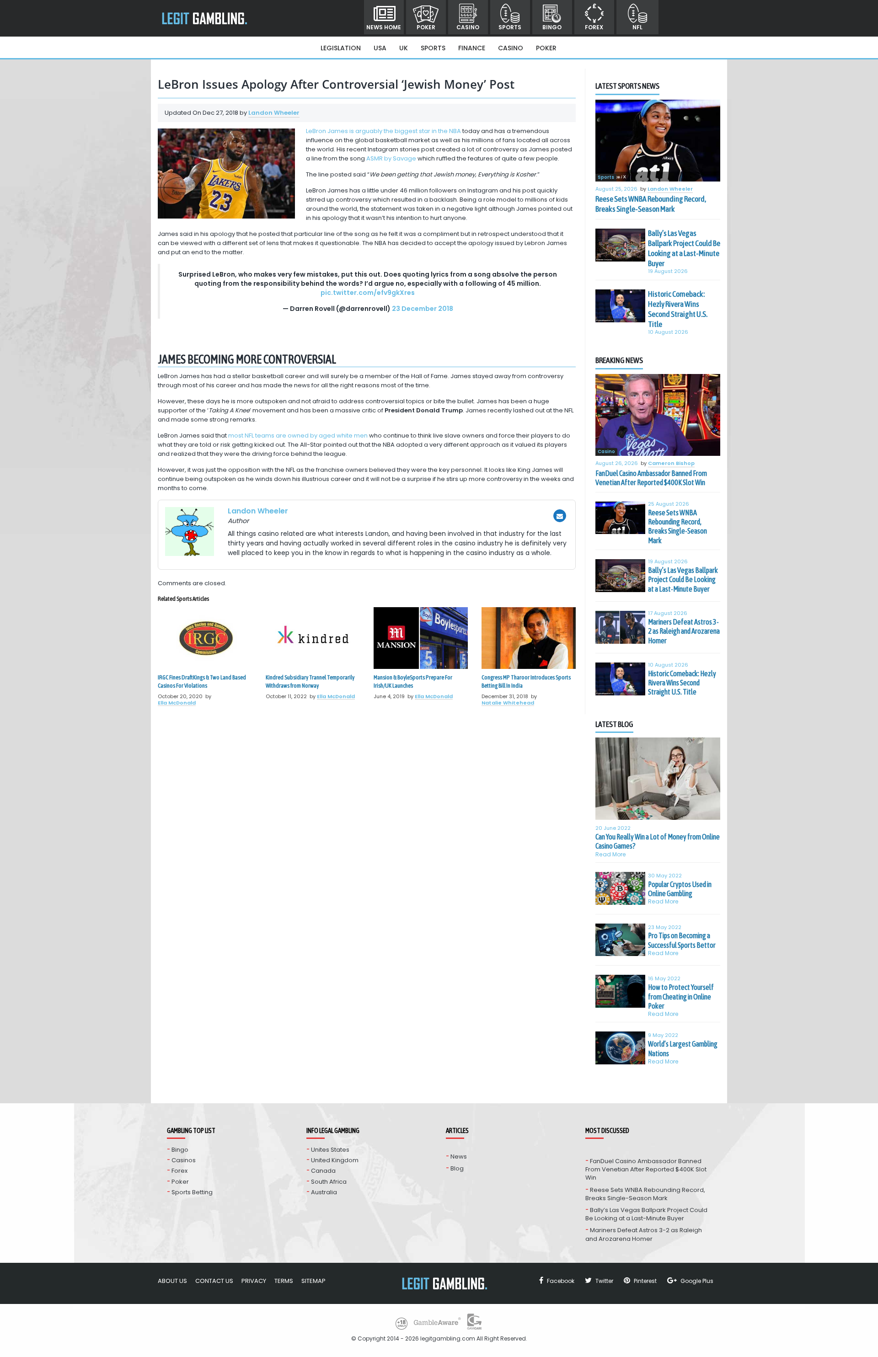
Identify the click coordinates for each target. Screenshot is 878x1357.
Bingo (552, 27)
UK (403, 48)
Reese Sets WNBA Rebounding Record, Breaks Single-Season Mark (650, 204)
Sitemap (313, 1281)
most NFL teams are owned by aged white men (298, 435)
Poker (426, 27)
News (458, 1156)
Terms (283, 1281)
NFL (637, 27)
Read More (610, 854)
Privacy (253, 1281)
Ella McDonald (177, 702)
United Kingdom (335, 1160)
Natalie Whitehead (508, 702)
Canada (323, 1170)
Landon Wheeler (274, 112)
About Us (172, 1281)
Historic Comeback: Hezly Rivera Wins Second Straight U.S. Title (677, 309)
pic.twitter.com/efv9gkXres (368, 292)
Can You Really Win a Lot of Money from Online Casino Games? (657, 841)
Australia (324, 1192)
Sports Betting (192, 1192)
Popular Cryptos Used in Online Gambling (680, 889)
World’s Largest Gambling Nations (682, 1048)
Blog (457, 1168)
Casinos (183, 1160)
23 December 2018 (422, 308)
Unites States (330, 1149)
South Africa (329, 1181)
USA (380, 48)
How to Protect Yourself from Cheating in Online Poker (681, 996)
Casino (467, 27)
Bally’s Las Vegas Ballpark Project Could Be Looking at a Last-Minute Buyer (684, 248)
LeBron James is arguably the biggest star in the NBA (383, 131)
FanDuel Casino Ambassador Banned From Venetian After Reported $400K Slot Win (651, 477)
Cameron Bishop (671, 463)
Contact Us (214, 1281)
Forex (594, 27)
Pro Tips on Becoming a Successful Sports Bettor (682, 940)
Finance (471, 48)
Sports (509, 27)
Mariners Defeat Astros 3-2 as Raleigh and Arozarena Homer (684, 631)
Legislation (341, 48)
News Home (383, 27)
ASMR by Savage (391, 158)
